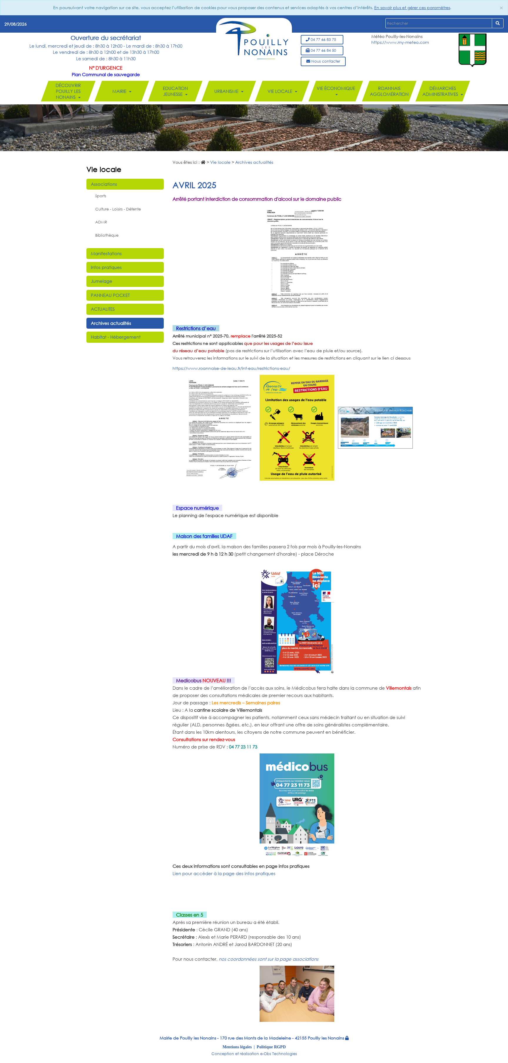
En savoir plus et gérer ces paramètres (412, 7)
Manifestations (106, 253)
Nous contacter (325, 61)
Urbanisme (227, 91)
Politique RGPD (271, 1047)
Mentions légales (237, 1047)
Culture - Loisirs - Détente (118, 209)
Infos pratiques (106, 267)
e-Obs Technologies (278, 1053)
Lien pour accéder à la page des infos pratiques (224, 873)
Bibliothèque (106, 235)
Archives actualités (111, 323)
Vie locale (280, 91)
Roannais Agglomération (389, 91)
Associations (104, 184)
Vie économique (336, 88)
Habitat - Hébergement (116, 337)
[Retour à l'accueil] (253, 39)
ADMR (101, 222)
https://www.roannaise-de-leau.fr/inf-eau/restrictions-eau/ (231, 368)
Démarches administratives (440, 91)
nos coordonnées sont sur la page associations (268, 959)
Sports (100, 195)
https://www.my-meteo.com (400, 42)
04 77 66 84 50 (324, 50)
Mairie (120, 91)
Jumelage (101, 281)
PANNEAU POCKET (110, 295)
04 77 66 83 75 (324, 39)
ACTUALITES (103, 309)
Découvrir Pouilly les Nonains (68, 91)
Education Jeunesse (175, 91)
